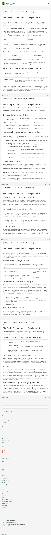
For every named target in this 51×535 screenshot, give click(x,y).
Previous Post (4, 95)
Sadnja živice (4, 507)
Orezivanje (4, 495)
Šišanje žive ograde (6, 509)
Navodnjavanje (5, 491)
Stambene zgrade (5, 511)
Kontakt (3, 487)
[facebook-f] (3, 466)
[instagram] (3, 452)
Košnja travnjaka (5, 489)
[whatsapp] (3, 470)
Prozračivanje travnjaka (7, 501)
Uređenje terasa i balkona (7, 512)
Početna (3, 497)
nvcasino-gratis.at (3, 534)
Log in (3, 436)
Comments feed (5, 440)
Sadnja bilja (4, 505)
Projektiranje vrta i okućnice (7, 499)
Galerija (3, 482)
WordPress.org (5, 442)
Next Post (47, 95)
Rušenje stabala (5, 503)
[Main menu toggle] (48, 3)
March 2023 (4, 422)
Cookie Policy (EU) (6, 480)
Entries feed (4, 438)
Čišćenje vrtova (5, 478)
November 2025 (5, 420)
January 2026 (5, 418)
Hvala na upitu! (5, 484)
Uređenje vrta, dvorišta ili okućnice (9, 514)
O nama (3, 493)
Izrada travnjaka (5, 486)
